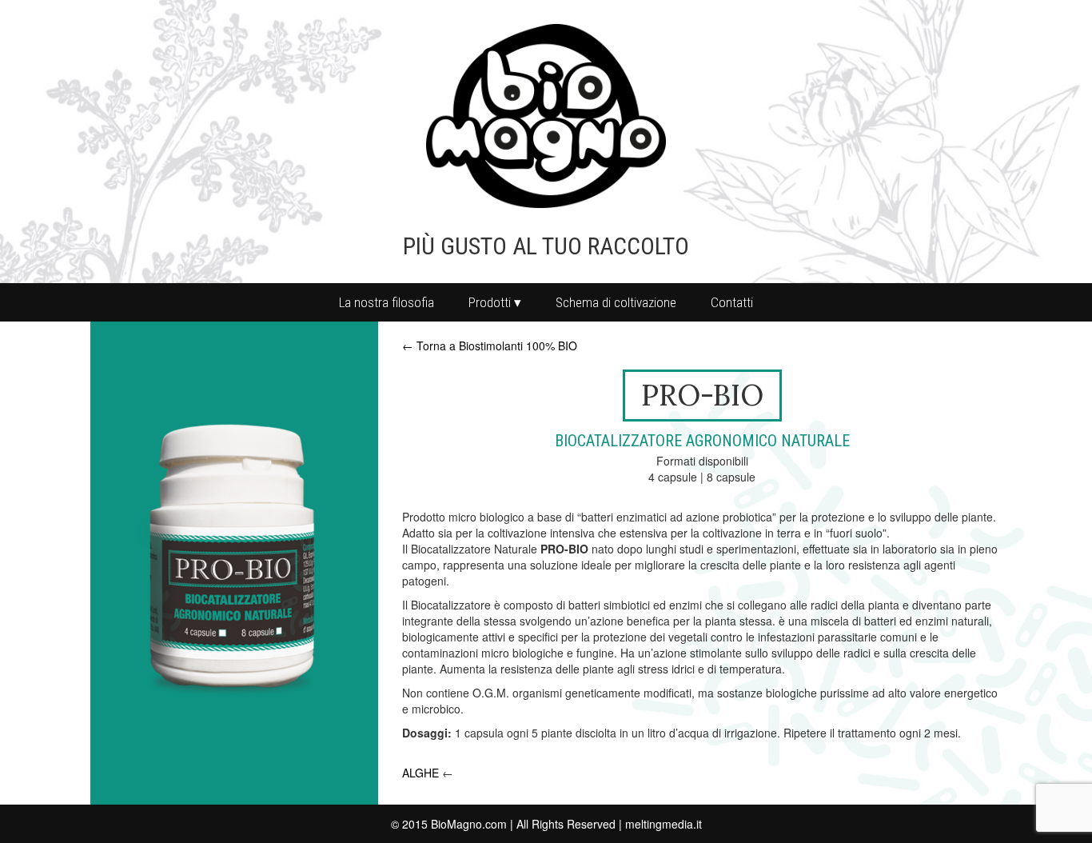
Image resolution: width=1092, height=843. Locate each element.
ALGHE (420, 773)
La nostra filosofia (386, 302)
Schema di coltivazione (616, 302)
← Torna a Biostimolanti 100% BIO (489, 346)
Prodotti (489, 302)
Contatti (732, 302)
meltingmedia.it (663, 824)
